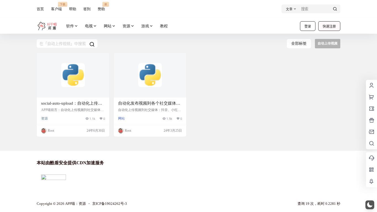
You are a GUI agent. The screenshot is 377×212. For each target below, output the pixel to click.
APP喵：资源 (75, 204)
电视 (89, 26)
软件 (70, 26)
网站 (107, 26)
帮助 (72, 9)
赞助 (101, 6)
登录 (307, 26)
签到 (87, 9)
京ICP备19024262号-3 (109, 204)
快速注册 (329, 26)
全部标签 (299, 43)
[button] (369, 204)
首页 (40, 9)
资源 (126, 26)
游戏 (145, 26)
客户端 (56, 6)
